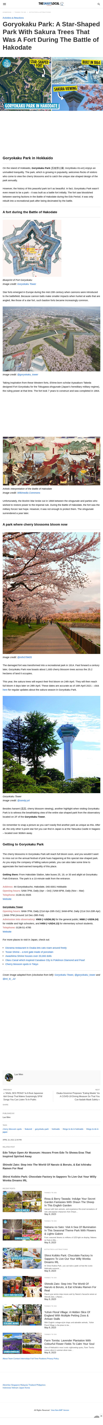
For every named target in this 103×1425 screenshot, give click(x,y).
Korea (27, 1388)
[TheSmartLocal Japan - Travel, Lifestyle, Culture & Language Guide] (51, 4)
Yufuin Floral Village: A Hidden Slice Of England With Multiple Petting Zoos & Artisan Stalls (67, 1315)
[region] (51, 134)
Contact (16, 1358)
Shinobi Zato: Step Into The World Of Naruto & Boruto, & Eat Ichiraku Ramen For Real (70, 1287)
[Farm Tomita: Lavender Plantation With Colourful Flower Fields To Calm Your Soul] (22, 1343)
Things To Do (20, 12)
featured (28, 1129)
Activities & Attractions (40, 12)
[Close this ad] (101, 1416)
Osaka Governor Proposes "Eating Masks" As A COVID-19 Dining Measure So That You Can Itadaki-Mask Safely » (78, 1096)
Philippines (40, 1385)
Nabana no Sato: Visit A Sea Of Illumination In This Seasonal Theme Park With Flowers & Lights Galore (70, 1230)
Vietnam (15, 1388)
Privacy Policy (53, 1358)
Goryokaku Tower (64, 975)
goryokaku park (42, 1129)
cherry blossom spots (12, 1129)
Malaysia (24, 1385)
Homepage (7, 12)
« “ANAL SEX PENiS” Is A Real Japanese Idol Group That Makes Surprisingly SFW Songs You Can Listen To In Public (23, 1096)
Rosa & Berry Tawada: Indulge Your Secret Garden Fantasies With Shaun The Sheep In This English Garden (69, 1202)
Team (10, 1358)
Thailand (32, 1385)
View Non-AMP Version (60, 1410)
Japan (21, 1388)
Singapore (15, 1385)
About (5, 1358)
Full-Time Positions (38, 1358)
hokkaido (56, 1129)
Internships (25, 1358)
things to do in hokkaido (73, 1129)
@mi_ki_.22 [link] (9, 979)
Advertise (7, 1385)
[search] (98, 4)
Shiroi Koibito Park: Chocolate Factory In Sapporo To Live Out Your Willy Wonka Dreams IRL (68, 1259)
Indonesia (7, 1388)
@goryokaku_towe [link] (85, 975)
